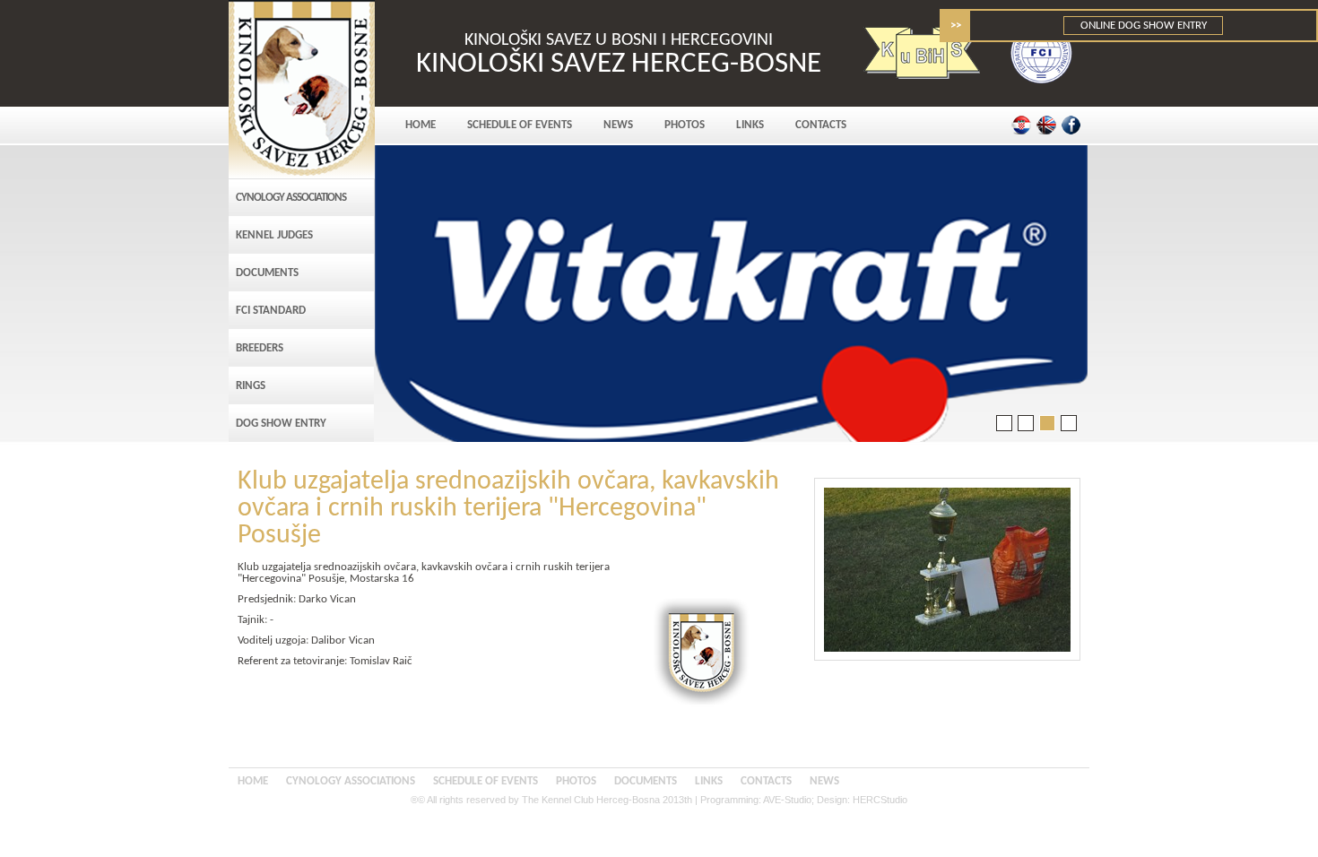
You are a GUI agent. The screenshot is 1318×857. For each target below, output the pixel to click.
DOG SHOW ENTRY (281, 423)
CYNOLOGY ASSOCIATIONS (291, 197)
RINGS (250, 386)
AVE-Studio (787, 799)
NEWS (618, 125)
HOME (420, 125)
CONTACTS (820, 125)
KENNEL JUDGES (274, 235)
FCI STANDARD (271, 310)
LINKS (750, 125)
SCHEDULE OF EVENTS (519, 125)
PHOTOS (684, 125)
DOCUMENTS (267, 273)
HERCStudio (880, 799)
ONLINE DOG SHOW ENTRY (1143, 25)
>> (955, 25)
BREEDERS (259, 348)
